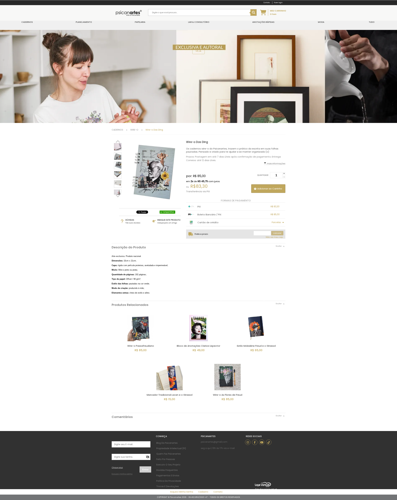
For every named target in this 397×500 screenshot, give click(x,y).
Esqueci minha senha (181, 491)
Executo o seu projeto (168, 464)
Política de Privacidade (168, 480)
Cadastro (203, 491)
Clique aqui (117, 467)
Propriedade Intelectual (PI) (171, 448)
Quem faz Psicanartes (168, 453)
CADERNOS (117, 129)
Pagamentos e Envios (167, 475)
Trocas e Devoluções (167, 486)
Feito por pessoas (165, 459)
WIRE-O (134, 129)
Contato (218, 491)
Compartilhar (168, 212)
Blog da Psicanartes (167, 442)
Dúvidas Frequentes (167, 470)
